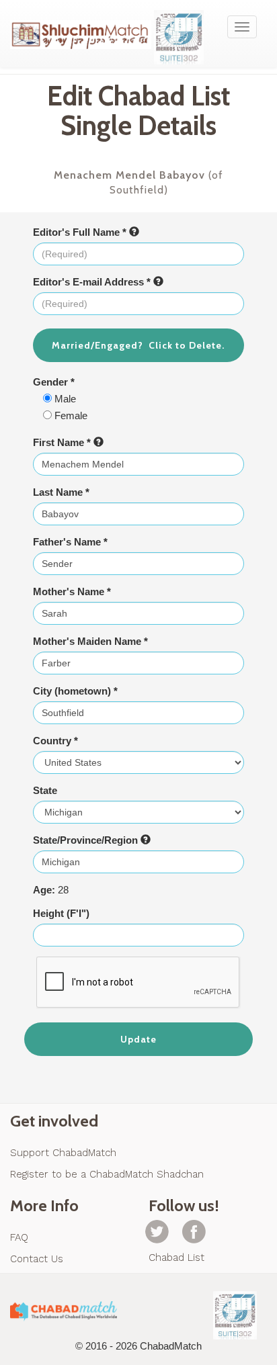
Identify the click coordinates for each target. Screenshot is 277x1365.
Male (64, 398)
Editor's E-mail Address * (93, 282)
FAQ (19, 1237)
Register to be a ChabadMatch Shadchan (107, 1174)
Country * (55, 740)
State (45, 790)
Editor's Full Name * (81, 232)
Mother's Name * (72, 591)
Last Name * (61, 492)
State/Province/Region (87, 840)
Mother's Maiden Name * (90, 641)
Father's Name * (70, 541)
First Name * (63, 442)
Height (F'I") (61, 913)
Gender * (54, 382)
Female (69, 415)
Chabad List (176, 1257)
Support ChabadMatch (63, 1153)
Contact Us (36, 1259)
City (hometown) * (75, 691)
